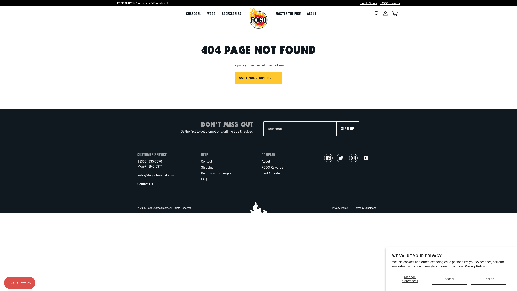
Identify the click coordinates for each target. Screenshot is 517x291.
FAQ (204, 179)
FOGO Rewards (272, 167)
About (266, 161)
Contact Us (145, 184)
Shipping (207, 167)
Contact (206, 161)
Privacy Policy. (475, 266)
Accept (449, 279)
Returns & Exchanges (216, 173)
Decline (488, 279)
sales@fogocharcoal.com (155, 175)
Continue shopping (255, 77)
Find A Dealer (271, 173)
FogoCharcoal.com (157, 207)
